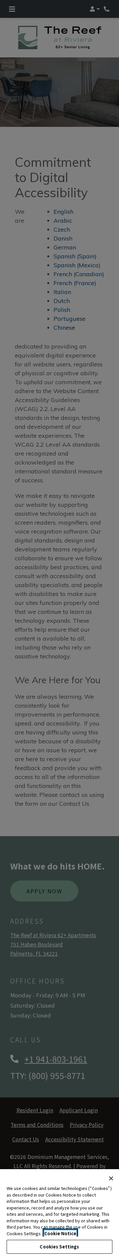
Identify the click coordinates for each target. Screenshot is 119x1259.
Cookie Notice (60, 1233)
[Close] (111, 1178)
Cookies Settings (59, 1246)
